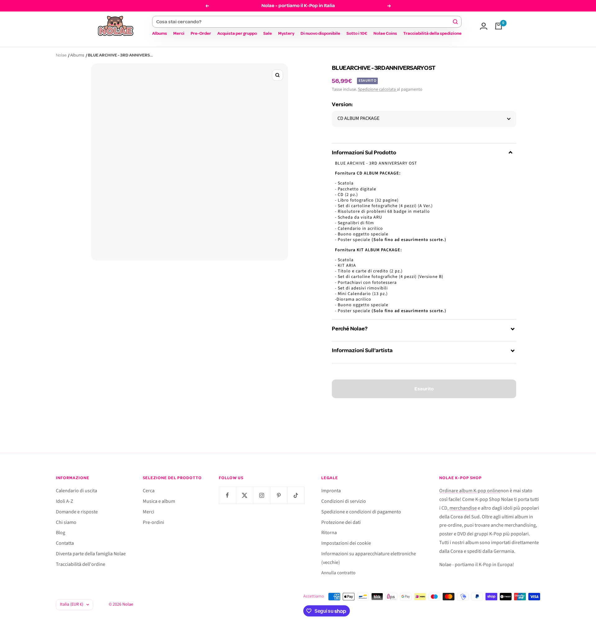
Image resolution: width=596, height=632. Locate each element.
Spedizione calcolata (377, 89)
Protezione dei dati (341, 522)
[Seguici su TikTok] (295, 495)
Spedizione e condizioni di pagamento (361, 511)
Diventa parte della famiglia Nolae (91, 553)
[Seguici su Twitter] (244, 495)
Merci (178, 33)
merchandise (463, 508)
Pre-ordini (153, 522)
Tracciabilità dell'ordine (80, 564)
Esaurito (424, 389)
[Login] (483, 26)
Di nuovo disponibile (320, 33)
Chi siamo (66, 522)
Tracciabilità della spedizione (432, 33)
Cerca (149, 490)
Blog (60, 532)
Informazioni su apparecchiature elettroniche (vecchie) (368, 558)
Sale (267, 33)
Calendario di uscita (76, 490)
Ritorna (329, 532)
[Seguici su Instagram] (261, 495)
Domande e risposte (77, 511)
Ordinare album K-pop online (469, 490)
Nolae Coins (385, 33)
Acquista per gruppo (237, 33)
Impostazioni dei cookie (346, 543)
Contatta (65, 543)
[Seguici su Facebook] (227, 495)
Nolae (61, 55)
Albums (159, 33)
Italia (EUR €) (71, 604)
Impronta (331, 490)
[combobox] (304, 22)
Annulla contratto (338, 573)
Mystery (286, 33)
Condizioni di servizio (343, 501)
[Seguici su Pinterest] (278, 495)
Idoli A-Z (64, 501)
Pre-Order (201, 33)
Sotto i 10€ (356, 33)
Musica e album (159, 501)
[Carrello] (498, 26)
